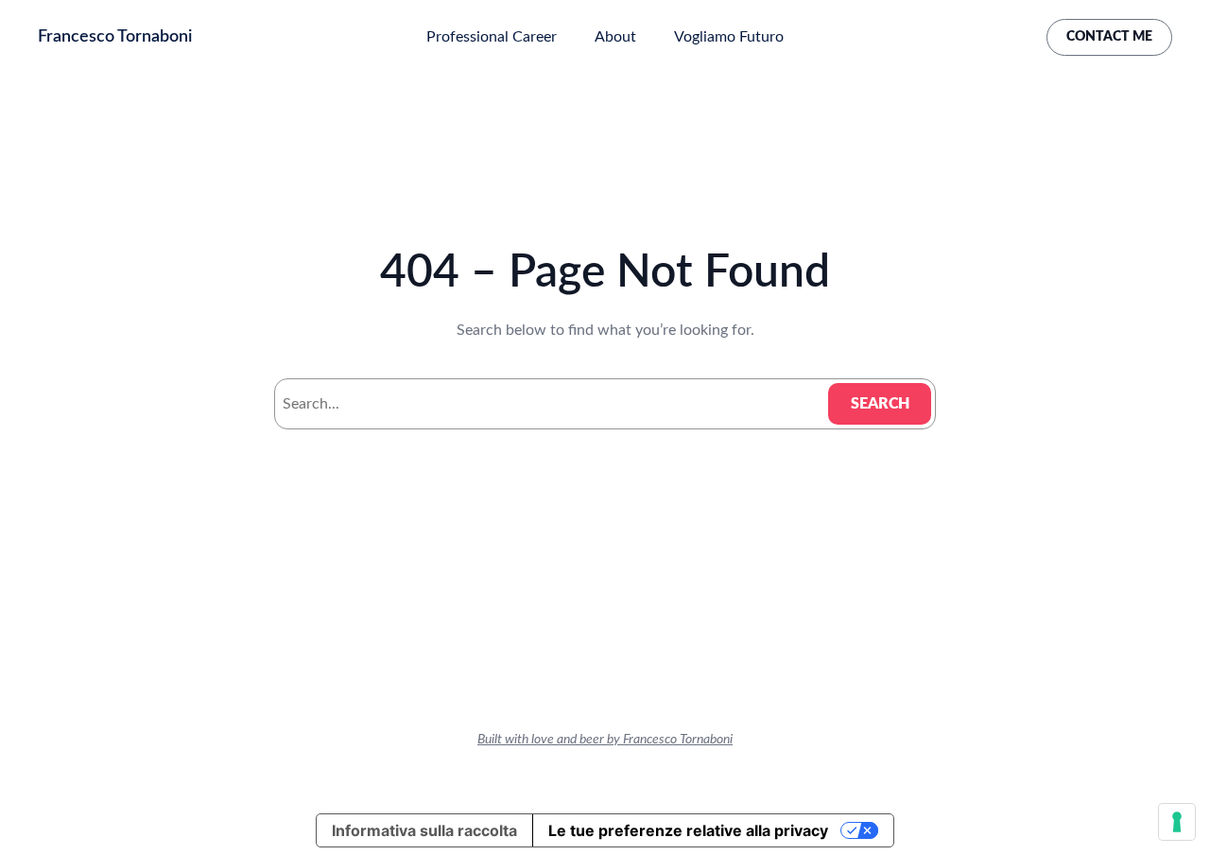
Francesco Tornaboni (115, 36)
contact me (1109, 37)
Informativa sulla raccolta (424, 830)
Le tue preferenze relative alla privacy (688, 830)
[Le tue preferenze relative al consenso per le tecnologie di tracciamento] (1177, 822)
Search (880, 403)
